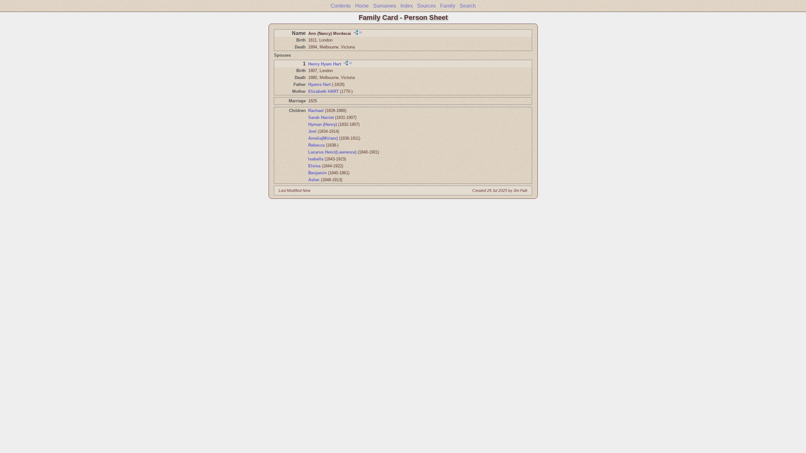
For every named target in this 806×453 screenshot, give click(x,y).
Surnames (384, 5)
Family (447, 5)
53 (360, 32)
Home (362, 5)
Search (468, 5)
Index (406, 5)
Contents (341, 5)
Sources (426, 5)
